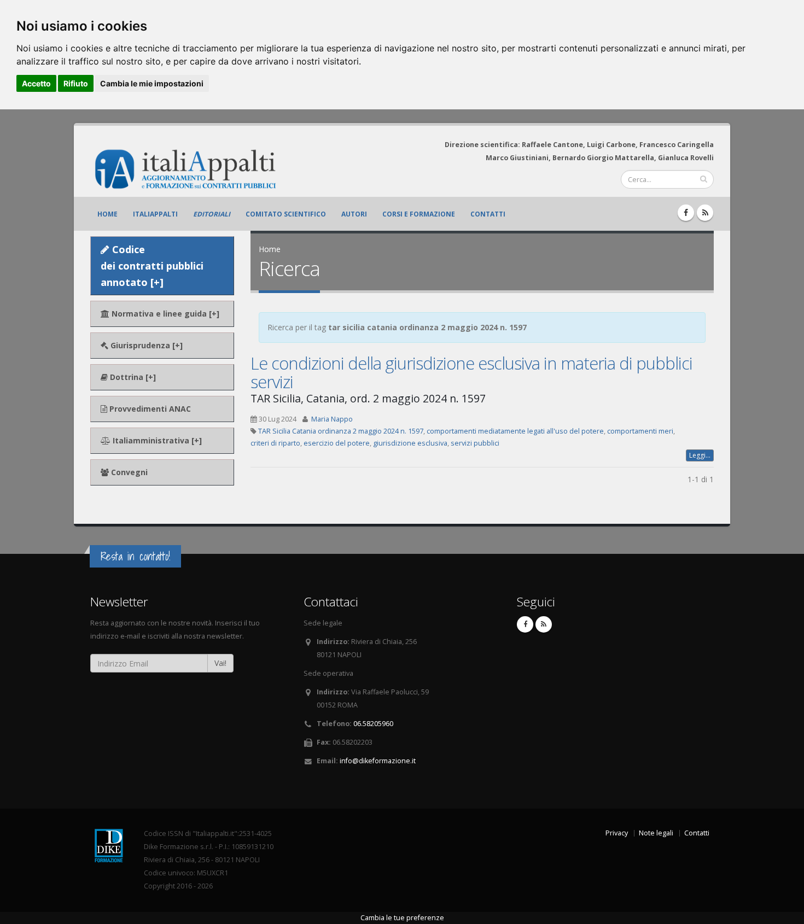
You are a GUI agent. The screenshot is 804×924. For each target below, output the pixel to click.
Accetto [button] (36, 83)
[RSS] (705, 212)
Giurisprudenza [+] (145, 345)
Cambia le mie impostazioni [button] (151, 83)
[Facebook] (686, 212)
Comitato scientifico (286, 214)
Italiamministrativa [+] (156, 440)
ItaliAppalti (155, 214)
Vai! (220, 663)
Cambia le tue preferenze (402, 917)
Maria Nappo (332, 419)
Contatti (487, 214)
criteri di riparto (275, 443)
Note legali (656, 833)
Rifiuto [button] (75, 83)
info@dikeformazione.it (378, 760)
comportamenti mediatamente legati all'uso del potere (515, 431)
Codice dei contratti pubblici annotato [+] (152, 266)
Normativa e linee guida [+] (164, 313)
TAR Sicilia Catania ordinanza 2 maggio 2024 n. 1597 (340, 431)
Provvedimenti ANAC (149, 408)
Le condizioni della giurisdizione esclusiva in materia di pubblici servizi (471, 372)
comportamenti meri (640, 431)
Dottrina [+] (132, 377)
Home (107, 214)
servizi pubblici (475, 443)
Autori (354, 214)
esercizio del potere (337, 443)
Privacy (616, 833)
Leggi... (699, 455)
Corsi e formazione (418, 214)
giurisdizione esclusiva (410, 443)
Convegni (128, 472)
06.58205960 (373, 723)
